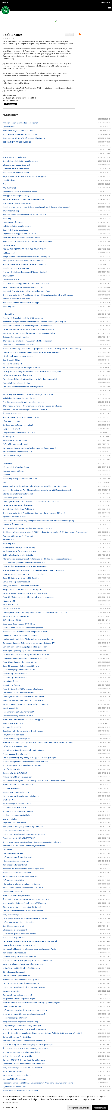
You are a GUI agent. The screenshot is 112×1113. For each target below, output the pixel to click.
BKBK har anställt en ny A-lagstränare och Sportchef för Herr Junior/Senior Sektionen (38, 742)
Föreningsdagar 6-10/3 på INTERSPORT (19, 838)
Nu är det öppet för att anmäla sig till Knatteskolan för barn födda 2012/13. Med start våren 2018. (42, 1033)
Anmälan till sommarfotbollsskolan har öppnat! (22, 302)
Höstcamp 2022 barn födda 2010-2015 (18, 344)
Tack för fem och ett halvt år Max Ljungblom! (21, 983)
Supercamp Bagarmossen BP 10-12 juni (19, 624)
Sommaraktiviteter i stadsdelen (16, 792)
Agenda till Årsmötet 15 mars (14, 517)
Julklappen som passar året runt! (16, 165)
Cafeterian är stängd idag (13, 880)
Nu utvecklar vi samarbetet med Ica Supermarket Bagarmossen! (29, 448)
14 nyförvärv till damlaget (13, 735)
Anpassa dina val (10, 1107)
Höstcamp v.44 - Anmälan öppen (16, 172)
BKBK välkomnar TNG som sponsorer (18, 784)
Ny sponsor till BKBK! (11, 429)
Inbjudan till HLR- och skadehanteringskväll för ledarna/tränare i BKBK (32, 352)
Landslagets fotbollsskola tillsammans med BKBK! (23, 696)
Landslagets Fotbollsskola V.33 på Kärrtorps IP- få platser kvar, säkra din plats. (35, 612)
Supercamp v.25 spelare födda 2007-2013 (20, 478)
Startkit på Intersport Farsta (14, 937)
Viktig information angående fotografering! (20, 1021)
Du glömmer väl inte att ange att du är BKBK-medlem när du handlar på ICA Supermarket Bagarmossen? (45, 532)
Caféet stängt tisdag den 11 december (18, 922)
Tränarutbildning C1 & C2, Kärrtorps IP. (18, 712)
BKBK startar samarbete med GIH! (17, 1075)
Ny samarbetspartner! (12, 991)
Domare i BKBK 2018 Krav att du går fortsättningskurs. (25, 1060)
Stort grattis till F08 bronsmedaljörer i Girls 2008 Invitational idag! (29, 333)
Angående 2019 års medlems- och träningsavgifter (23, 868)
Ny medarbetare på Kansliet (14, 471)
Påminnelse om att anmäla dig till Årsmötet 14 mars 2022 (26, 409)
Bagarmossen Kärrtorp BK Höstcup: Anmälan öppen (24, 176)
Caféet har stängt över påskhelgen (17, 375)
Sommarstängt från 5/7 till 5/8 (15, 773)
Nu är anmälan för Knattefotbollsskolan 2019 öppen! (24, 903)
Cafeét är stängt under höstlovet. (16, 582)
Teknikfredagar (9, 180)
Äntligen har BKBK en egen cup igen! (18, 777)
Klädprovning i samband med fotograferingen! (22, 1025)
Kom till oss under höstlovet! (14, 953)
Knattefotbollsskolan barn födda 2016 (18, 509)
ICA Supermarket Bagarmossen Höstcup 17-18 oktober (25, 593)
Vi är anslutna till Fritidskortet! (15, 157)
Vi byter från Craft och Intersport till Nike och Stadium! (25, 272)
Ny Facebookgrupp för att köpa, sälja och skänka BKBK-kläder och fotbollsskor (35, 486)
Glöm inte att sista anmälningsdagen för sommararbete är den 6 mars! (32, 842)
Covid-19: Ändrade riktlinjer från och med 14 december (25, 566)
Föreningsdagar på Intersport (15, 1018)
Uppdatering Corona (11, 685)
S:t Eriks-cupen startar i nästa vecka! (18, 494)
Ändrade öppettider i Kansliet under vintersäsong (23, 750)
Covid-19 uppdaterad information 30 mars (20, 662)
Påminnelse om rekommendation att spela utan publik (25, 631)
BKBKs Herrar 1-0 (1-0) (12, 620)
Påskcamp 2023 (9, 306)
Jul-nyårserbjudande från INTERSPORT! (19, 432)
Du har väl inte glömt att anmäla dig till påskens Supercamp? (27, 1044)
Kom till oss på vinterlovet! (13, 926)
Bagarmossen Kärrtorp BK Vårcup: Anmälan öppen (24, 138)
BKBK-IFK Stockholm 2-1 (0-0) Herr (16, 616)
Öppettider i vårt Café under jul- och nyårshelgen (23, 731)
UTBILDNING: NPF (10, 245)
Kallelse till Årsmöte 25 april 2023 (16, 299)
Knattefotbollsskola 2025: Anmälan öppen (20, 191)
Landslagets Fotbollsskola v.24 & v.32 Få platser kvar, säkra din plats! (31, 501)
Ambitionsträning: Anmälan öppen (17, 226)
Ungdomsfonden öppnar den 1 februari (19, 233)
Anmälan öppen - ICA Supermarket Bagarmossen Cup (25, 264)
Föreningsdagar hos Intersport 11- (17, 754)
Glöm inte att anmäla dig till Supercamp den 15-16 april (25, 834)
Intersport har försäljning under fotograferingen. (23, 826)
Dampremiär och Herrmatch (14, 807)
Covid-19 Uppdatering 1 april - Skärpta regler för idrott (25, 658)
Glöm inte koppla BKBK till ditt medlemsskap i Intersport (25, 761)
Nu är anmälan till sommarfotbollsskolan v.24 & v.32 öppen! (27, 528)
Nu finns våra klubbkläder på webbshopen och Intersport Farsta (29, 949)
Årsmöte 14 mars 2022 (12, 413)
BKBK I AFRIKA (8, 276)
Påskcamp (7, 218)
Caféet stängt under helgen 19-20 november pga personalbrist (28, 329)
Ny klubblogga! (9, 253)
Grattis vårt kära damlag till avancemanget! (20, 1090)
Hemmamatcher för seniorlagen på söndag (21, 796)
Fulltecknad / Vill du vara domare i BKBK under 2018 (24, 1063)
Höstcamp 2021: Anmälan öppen (16, 467)
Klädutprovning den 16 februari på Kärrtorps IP (22, 907)
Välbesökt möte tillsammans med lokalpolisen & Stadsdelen (27, 241)
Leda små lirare (9, 314)
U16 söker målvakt (10, 681)
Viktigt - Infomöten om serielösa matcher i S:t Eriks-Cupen (26, 256)
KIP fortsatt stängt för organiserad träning (20, 551)
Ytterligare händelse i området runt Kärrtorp (21, 585)
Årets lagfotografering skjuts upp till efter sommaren (24, 650)
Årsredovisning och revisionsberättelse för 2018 (23, 888)
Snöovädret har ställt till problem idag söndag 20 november (27, 325)
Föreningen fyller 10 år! (12, 497)
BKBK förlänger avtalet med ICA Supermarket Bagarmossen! (27, 341)
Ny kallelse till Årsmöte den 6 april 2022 (19, 398)
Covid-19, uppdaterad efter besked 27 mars (21, 666)
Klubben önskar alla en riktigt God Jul (18, 555)
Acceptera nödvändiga (79, 1107)
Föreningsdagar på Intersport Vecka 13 (19, 670)
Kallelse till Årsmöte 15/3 (13, 524)
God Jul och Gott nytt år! (12, 914)
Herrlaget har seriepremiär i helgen (17, 815)
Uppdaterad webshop (12, 788)
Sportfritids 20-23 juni (11, 360)
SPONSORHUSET (10, 800)
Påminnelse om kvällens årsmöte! (17, 872)
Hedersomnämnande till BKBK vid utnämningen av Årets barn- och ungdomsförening (38, 1083)
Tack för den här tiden (12, 769)
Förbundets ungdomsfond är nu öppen (19, 130)
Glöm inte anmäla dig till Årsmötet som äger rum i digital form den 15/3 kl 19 (34, 513)
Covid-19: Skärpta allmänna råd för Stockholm (22, 578)
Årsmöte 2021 (8, 539)
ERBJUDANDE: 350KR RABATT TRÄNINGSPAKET (21, 237)
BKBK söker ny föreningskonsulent (17, 895)
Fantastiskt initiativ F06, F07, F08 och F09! (19, 945)
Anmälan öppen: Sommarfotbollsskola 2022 (21, 417)
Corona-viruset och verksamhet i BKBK (19, 692)
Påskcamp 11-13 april (11, 421)
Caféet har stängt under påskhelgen (18, 505)
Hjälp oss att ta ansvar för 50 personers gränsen (23, 627)
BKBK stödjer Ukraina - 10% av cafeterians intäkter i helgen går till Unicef (32, 406)
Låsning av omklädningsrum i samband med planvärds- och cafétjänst (32, 371)
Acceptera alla (100, 1107)
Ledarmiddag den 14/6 (12, 1006)
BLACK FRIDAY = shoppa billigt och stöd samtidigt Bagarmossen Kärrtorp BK (33, 570)
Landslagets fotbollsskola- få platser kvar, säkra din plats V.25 (28, 639)
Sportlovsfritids (9, 126)
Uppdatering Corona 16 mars (15, 673)
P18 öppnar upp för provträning (16, 195)
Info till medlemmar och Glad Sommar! (18, 356)
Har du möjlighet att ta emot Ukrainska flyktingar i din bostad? (28, 394)
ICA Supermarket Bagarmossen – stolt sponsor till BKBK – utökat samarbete (34, 780)
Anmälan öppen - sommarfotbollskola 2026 (20, 123)
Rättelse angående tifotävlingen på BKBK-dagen (23, 964)
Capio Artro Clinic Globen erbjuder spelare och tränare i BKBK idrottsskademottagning (38, 520)
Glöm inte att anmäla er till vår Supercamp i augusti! (24, 987)
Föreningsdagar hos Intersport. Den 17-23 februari (23, 700)
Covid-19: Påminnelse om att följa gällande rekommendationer (28, 597)
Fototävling (7, 463)
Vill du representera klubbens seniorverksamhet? (23, 199)
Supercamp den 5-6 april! (13, 1071)
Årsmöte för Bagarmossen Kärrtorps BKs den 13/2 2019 (25, 899)
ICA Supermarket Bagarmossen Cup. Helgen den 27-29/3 (26, 704)
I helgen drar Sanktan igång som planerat (20, 635)
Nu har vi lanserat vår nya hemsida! (17, 1056)
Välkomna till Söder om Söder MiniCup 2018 (21, 979)
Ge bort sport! (8, 436)
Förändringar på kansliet (13, 222)
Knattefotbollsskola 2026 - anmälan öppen (20, 161)
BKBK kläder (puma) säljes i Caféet (17, 803)
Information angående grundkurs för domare (21, 884)
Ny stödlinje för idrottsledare (14, 1086)
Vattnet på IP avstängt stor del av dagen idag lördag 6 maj (26, 291)
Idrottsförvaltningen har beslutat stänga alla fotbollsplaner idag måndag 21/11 (35, 321)
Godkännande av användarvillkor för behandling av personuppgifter (31, 1002)
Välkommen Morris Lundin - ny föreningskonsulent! (24, 845)
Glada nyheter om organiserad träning (19, 547)
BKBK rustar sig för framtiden (15, 440)
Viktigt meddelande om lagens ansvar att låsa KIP (23, 287)
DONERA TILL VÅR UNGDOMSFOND (17, 142)
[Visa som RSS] (79, 34)
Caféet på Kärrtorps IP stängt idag (17, 1037)
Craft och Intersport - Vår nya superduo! (19, 956)
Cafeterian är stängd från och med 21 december (23, 910)
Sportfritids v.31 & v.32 (12, 279)
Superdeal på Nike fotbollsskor (16, 168)
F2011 (5, 184)
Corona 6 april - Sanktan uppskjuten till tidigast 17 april (25, 647)
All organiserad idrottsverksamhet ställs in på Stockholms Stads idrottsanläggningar (37, 559)
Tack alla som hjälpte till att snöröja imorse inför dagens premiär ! (30, 379)
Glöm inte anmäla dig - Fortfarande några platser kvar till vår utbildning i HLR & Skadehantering (42, 348)
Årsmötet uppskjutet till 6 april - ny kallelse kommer (24, 402)
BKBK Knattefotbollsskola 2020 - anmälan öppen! (23, 719)
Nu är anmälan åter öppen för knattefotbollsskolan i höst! (27, 283)
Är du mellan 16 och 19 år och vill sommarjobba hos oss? (26, 1048)
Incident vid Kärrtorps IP (12, 364)
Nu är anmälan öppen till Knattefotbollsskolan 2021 (24, 562)
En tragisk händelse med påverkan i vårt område (23, 260)
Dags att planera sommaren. (14, 822)
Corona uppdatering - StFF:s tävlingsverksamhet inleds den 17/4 (29, 643)
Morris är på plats (10, 819)
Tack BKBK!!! (12, 35)
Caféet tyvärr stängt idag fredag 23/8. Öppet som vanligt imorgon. (30, 757)
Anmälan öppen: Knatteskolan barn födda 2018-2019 (24, 214)
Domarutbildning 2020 (12, 727)
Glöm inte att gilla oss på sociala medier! (19, 933)
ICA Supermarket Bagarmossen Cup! (18, 425)
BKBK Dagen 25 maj (11, 211)
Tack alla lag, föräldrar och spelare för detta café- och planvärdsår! (30, 941)
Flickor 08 (6, 474)
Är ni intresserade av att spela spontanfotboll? (22, 1052)
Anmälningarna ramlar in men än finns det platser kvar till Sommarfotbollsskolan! (36, 207)
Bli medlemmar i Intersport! (14, 972)
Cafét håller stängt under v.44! (15, 444)
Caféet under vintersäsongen (15, 746)
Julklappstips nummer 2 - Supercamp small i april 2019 (25, 918)
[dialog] (56, 1102)
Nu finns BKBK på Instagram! (14, 1079)
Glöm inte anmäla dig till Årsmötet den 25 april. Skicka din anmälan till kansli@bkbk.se (38, 295)
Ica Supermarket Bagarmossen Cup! (18, 451)
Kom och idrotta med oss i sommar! (17, 995)
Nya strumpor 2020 (10, 708)
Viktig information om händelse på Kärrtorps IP (22, 589)
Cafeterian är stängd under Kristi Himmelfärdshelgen (25, 1010)
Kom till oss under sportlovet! (15, 865)
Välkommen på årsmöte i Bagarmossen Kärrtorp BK (24, 1041)
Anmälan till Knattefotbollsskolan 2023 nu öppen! (23, 318)
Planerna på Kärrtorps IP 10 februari (18, 536)
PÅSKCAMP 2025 (9, 188)
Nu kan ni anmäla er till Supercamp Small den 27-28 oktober (27, 960)
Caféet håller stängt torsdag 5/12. (16, 738)
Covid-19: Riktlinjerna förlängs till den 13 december (23, 574)
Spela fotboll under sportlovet (15, 230)
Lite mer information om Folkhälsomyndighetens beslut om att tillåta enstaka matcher (38, 490)
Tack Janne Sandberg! (12, 455)
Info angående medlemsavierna (16, 861)
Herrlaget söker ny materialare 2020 (18, 715)
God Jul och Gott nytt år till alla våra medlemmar (22, 1067)
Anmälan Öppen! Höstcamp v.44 (16, 268)
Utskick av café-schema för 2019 (16, 830)
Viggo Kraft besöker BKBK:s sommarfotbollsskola (23, 689)
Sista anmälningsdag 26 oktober (16, 337)
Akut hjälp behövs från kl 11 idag (16, 383)
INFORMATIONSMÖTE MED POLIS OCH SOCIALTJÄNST (24, 249)
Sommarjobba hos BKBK (13, 891)
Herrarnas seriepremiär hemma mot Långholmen (23, 386)
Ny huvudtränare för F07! (13, 723)
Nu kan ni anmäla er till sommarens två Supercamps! (24, 1029)
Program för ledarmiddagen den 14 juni (19, 998)
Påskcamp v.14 (9, 543)
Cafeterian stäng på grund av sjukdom (19, 857)
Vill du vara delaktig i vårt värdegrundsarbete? (22, 367)
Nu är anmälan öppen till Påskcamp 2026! (20, 134)
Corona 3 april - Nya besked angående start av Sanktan (26, 654)
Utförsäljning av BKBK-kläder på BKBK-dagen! (21, 968)
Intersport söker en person (14, 853)
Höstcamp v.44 (9, 601)
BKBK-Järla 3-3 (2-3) (10, 604)
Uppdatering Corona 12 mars (15, 677)
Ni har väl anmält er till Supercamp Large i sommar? (24, 1014)
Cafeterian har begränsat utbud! (16, 975)
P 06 (4, 482)
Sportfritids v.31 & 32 (11, 608)
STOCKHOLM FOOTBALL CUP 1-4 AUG (18, 811)
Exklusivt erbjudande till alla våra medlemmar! (22, 765)
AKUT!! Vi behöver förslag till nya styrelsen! (20, 876)
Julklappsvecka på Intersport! (15, 930)
